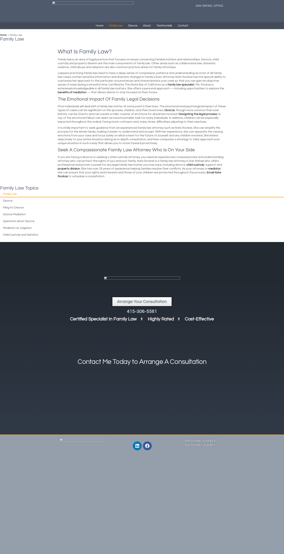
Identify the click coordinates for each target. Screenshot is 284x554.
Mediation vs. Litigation (17, 227)
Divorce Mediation (14, 214)
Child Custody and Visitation (20, 234)
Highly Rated (161, 319)
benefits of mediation (72, 92)
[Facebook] (147, 445)
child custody (195, 164)
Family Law (115, 25)
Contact (183, 25)
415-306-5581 (142, 311)
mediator (214, 168)
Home (99, 25)
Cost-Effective (199, 319)
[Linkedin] (137, 445)
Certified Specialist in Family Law (103, 319)
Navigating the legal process (197, 114)
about (147, 25)
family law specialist (181, 84)
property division (69, 168)
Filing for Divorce (13, 207)
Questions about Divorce (18, 221)
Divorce (133, 25)
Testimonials (164, 25)
